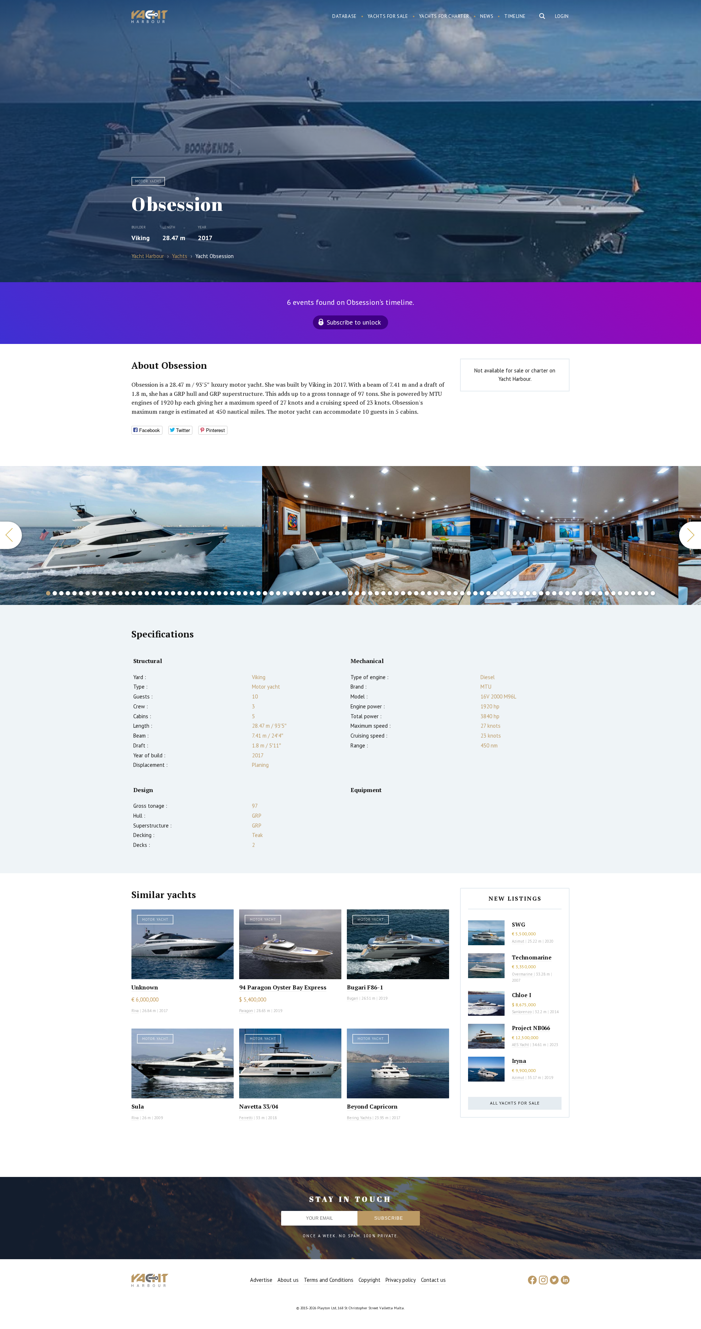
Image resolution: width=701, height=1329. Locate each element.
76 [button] (541, 593)
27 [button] (219, 593)
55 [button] (403, 593)
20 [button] (173, 593)
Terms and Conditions (328, 1279)
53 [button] (390, 593)
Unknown (144, 987)
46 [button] (344, 593)
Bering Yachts (359, 1117)
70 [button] (501, 593)
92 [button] (646, 593)
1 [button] (48, 593)
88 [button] (620, 593)
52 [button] (383, 593)
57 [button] (416, 593)
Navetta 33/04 (258, 1106)
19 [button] (166, 593)
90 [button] (633, 593)
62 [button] (449, 593)
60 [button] (436, 593)
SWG (518, 924)
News (486, 16)
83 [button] (587, 593)
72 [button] (515, 593)
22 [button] (186, 593)
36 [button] (278, 593)
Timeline (515, 16)
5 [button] (74, 593)
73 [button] (521, 593)
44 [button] (331, 593)
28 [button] (225, 593)
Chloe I (521, 995)
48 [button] (357, 593)
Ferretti (246, 1117)
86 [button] (607, 593)
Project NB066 (531, 1027)
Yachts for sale (388, 16)
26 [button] (212, 593)
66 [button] (475, 593)
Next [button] (690, 535)
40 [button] (304, 593)
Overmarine (523, 974)
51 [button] (377, 593)
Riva (135, 1010)
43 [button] (324, 593)
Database (344, 16)
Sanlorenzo (522, 1011)
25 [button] (206, 593)
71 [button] (508, 593)
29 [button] (232, 593)
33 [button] (258, 593)
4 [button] (68, 593)
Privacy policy (401, 1279)
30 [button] (239, 593)
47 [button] (350, 593)
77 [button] (547, 593)
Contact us (433, 1279)
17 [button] (153, 593)
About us (288, 1279)
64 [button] (462, 593)
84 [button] (593, 593)
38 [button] (291, 593)
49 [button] (363, 593)
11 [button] (114, 593)
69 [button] (495, 593)
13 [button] (127, 593)
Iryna (519, 1060)
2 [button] (55, 593)
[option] (131, 535)
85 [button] (600, 593)
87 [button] (613, 593)
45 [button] (337, 593)
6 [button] (81, 593)
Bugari (352, 998)
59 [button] (429, 593)
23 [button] (193, 593)
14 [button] (133, 593)
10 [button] (107, 593)
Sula (137, 1106)
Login (562, 16)
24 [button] (199, 593)
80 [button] (567, 593)
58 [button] (423, 593)
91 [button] (639, 593)
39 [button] (298, 593)
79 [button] (561, 593)
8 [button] (94, 593)
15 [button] (140, 593)
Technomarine (532, 957)
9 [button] (101, 593)
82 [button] (580, 593)
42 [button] (317, 593)
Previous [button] (11, 535)
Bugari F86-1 (365, 987)
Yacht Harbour (149, 17)
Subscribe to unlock (354, 322)
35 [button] (271, 593)
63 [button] (455, 593)
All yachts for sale (515, 1103)
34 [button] (265, 593)
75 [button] (534, 593)
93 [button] (653, 593)
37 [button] (285, 593)
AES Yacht (520, 1044)
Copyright (369, 1279)
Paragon (246, 1010)
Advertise (261, 1279)
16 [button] (147, 593)
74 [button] (528, 593)
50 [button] (370, 593)
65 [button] (469, 593)
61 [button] (442, 593)
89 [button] (626, 593)
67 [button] (482, 593)
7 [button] (87, 593)
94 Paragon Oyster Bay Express (282, 987)
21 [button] (179, 593)
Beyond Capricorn (372, 1106)
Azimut (518, 941)
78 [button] (554, 593)
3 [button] (61, 593)
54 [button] (396, 593)
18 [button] (160, 593)
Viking (140, 238)
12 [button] (120, 593)
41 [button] (311, 593)
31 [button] (245, 593)
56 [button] (409, 593)
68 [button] (488, 593)
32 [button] (252, 593)
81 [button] (574, 593)
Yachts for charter (444, 16)
